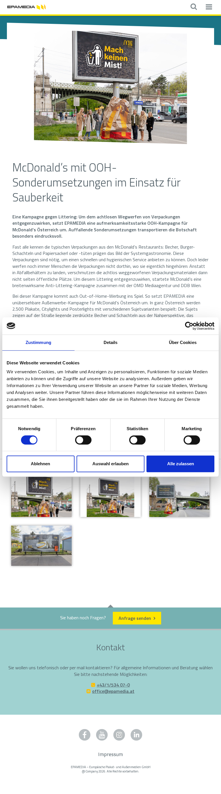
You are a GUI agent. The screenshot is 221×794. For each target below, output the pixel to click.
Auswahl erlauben (110, 463)
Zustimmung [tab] (38, 342)
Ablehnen (40, 463)
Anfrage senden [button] (135, 618)
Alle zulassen (180, 463)
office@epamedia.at (113, 691)
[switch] (83, 440)
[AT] (26, 6)
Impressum (110, 754)
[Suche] (193, 7)
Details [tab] (111, 342)
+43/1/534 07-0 (113, 684)
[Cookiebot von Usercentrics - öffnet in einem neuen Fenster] (189, 326)
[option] (110, 87)
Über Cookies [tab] (183, 342)
